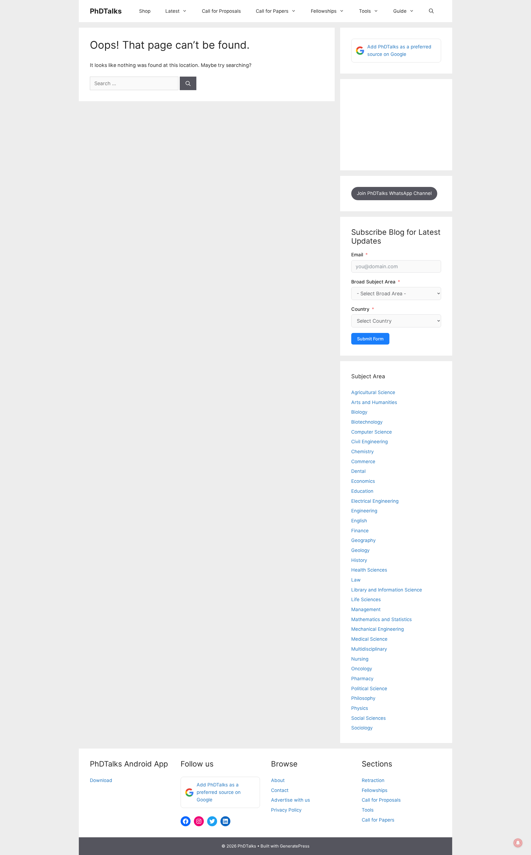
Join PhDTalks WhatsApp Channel (394, 193)
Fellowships (324, 11)
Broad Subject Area (373, 282)
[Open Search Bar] (431, 11)
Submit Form (370, 339)
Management (366, 609)
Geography (363, 540)
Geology (360, 550)
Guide (400, 11)
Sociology (362, 728)
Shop (144, 11)
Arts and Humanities (374, 402)
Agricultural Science (373, 392)
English (359, 520)
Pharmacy (362, 678)
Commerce (363, 461)
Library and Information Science (386, 590)
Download (101, 780)
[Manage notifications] (518, 842)
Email (357, 254)
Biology (359, 412)
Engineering (364, 510)
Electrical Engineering (375, 501)
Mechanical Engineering (377, 629)
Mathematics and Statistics (381, 619)
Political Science (369, 688)
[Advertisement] (396, 124)
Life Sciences (366, 599)
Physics (359, 708)
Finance (360, 530)
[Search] (188, 83)
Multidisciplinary (369, 649)
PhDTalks (106, 11)
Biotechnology (366, 422)
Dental (358, 471)
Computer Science (371, 432)
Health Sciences (369, 570)
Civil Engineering (369, 441)
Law (356, 580)
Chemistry (362, 451)
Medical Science (369, 639)
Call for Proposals (221, 11)
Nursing (359, 659)
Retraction (373, 780)
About (278, 780)
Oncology (361, 668)
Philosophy (363, 698)
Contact (279, 790)
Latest (172, 11)
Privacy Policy (286, 810)
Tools (365, 11)
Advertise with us (290, 800)
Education (362, 491)
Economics (363, 481)
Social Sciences (368, 718)
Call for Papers (272, 11)
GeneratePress (294, 846)
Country (360, 309)
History (359, 560)
